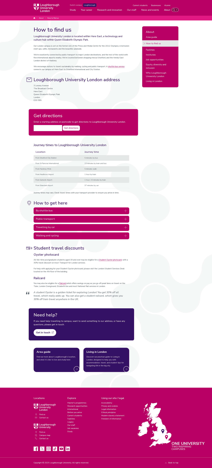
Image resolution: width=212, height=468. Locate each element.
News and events (150, 9)
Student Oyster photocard (110, 259)
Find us (42, 414)
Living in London (154, 81)
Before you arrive (74, 412)
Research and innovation (109, 9)
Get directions (71, 127)
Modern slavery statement (112, 415)
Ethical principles (108, 412)
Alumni (167, 5)
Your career (86, 9)
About (167, 9)
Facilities (150, 49)
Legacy (70, 422)
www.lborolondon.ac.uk (34, 18)
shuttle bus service (116, 66)
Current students (140, 5)
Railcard (62, 283)
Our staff (131, 9)
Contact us (43, 417)
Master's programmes (76, 403)
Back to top (173, 462)
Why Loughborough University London (156, 74)
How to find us (53, 18)
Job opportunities (155, 59)
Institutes (151, 54)
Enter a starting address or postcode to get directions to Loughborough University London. (80, 121)
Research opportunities (77, 406)
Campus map (44, 435)
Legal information (108, 409)
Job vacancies (73, 428)
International (72, 409)
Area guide (151, 37)
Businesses (156, 5)
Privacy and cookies (109, 406)
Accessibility (106, 403)
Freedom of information (111, 418)
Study (73, 9)
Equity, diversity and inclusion (156, 66)
